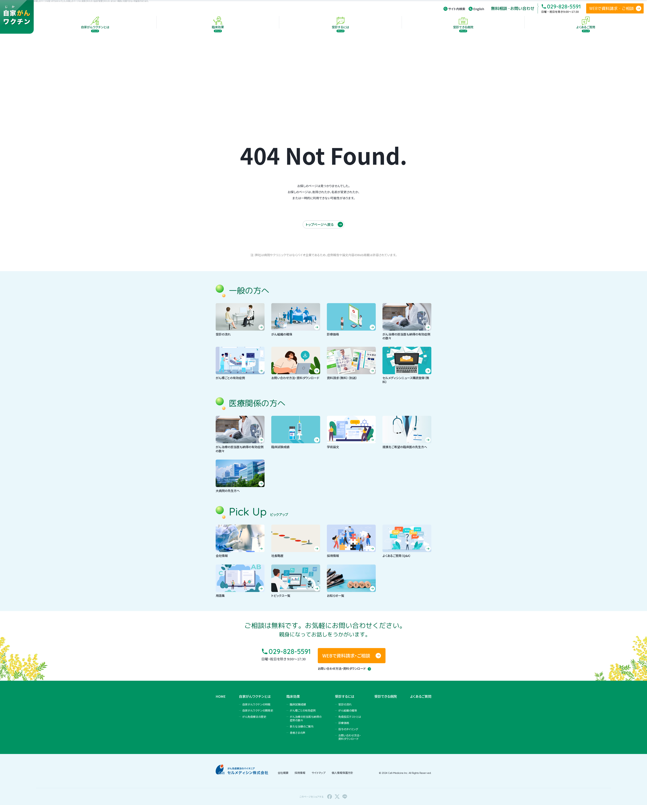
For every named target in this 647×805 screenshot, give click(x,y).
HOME (221, 696)
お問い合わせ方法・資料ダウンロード (342, 668)
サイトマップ (319, 773)
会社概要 (283, 773)
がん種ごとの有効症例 (303, 710)
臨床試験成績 (298, 704)
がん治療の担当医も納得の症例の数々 (305, 718)
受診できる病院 (385, 696)
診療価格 (343, 723)
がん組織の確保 (347, 710)
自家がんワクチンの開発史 (257, 710)
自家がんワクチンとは (255, 696)
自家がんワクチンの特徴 (256, 704)
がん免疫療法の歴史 (254, 717)
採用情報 (300, 773)
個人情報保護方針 (342, 773)
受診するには (344, 696)
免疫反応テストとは (349, 717)
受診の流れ (345, 704)
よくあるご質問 (420, 696)
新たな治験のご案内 (301, 726)
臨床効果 (293, 696)
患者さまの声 (297, 733)
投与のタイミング (348, 729)
